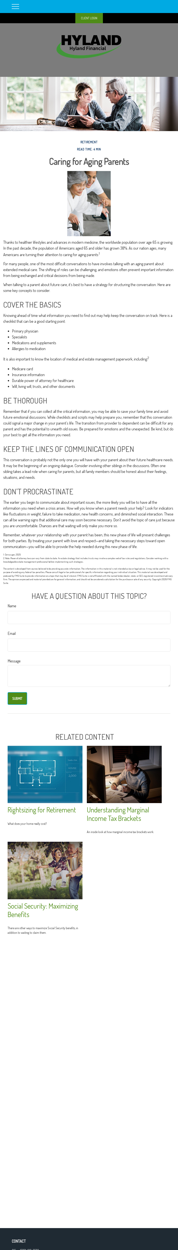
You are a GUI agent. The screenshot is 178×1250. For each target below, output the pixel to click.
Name (12, 605)
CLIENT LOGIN (89, 18)
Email (12, 633)
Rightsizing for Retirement (42, 809)
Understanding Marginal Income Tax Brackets (118, 814)
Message (14, 661)
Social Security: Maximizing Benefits (43, 910)
